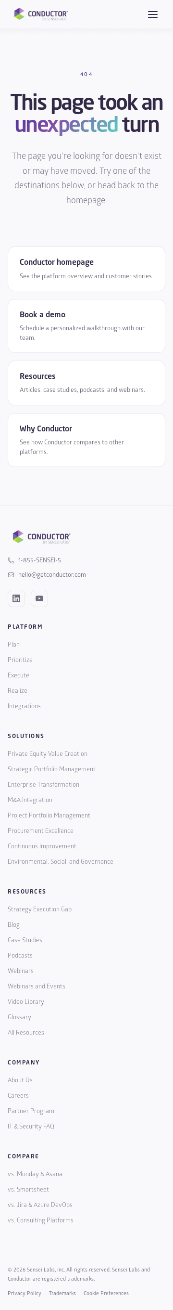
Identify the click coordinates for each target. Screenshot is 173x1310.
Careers (18, 1096)
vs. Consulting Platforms (41, 1220)
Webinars (21, 971)
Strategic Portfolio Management (52, 769)
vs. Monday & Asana (35, 1174)
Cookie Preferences (106, 1293)
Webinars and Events (36, 986)
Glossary (19, 1017)
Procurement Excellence (41, 831)
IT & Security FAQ (31, 1126)
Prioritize (20, 660)
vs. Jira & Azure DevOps (40, 1205)
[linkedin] (16, 598)
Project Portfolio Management (49, 815)
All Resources (26, 1033)
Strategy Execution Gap (40, 909)
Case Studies (25, 940)
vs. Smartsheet (28, 1189)
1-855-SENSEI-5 (39, 560)
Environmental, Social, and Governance (60, 862)
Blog (14, 925)
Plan (14, 645)
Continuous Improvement (42, 846)
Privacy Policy (24, 1293)
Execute (18, 675)
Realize (17, 691)
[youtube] (39, 598)
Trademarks (62, 1293)
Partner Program (31, 1111)
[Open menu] (152, 14)
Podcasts (20, 956)
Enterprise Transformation (43, 785)
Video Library (26, 1002)
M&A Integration (30, 800)
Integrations (24, 706)
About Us (20, 1080)
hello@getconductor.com (52, 575)
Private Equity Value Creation (47, 754)
